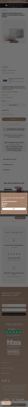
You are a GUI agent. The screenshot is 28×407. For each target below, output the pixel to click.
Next (14, 208)
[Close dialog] (26, 194)
